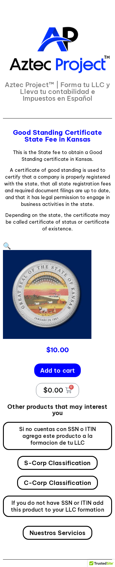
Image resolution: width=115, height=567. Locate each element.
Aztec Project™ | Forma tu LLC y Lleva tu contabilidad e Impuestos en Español (57, 91)
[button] (7, 246)
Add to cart (57, 370)
